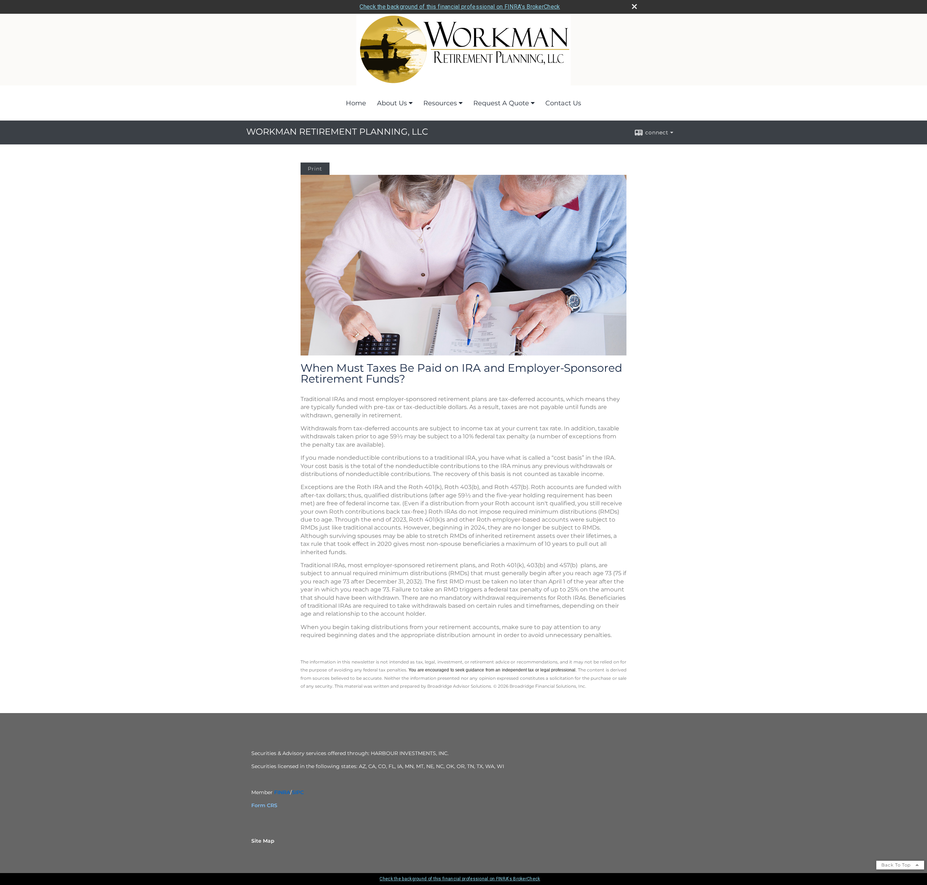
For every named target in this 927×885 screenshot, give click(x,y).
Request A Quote (501, 103)
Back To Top (896, 865)
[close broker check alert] (634, 6)
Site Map (262, 841)
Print (315, 168)
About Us (392, 103)
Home (356, 103)
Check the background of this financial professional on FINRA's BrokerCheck (460, 6)
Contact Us (563, 103)
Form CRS (264, 805)
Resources (440, 103)
